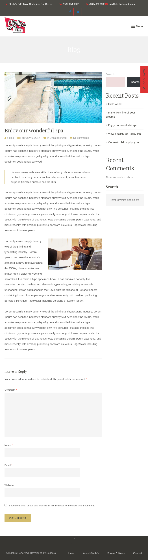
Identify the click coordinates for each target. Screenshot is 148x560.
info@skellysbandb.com (122, 4)
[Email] (78, 12)
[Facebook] (70, 12)
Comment (11, 389)
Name (9, 445)
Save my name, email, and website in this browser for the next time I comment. (52, 505)
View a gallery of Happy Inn (124, 133)
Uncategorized (58, 137)
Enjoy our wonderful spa (122, 125)
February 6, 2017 (30, 137)
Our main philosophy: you (123, 142)
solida (10, 137)
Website (9, 485)
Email (8, 465)
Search (110, 74)
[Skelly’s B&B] (15, 25)
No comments (81, 137)
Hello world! (115, 104)
